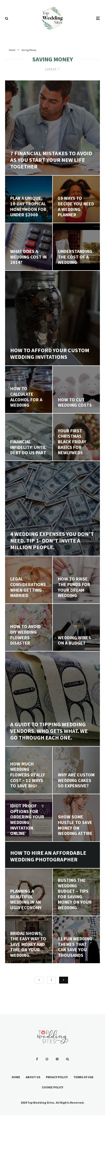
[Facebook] (37, 1059)
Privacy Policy (57, 1077)
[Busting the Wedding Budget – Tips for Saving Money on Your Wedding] (76, 892)
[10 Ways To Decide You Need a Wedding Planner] (76, 199)
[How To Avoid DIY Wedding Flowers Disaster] (28, 627)
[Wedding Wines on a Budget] (76, 627)
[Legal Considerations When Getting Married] (28, 579)
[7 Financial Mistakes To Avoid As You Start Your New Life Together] (52, 127)
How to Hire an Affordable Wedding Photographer (48, 856)
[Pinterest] (57, 1059)
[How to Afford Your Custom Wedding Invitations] (52, 318)
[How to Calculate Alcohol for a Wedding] (28, 389)
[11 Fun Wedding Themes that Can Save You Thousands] (76, 939)
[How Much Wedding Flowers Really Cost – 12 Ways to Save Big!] (28, 770)
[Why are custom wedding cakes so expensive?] (76, 770)
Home (16, 1077)
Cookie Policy (52, 1087)
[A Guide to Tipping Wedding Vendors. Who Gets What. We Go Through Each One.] (52, 698)
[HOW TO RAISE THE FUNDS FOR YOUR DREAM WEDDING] (76, 579)
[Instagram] (47, 1059)
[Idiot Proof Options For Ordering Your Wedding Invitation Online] (28, 817)
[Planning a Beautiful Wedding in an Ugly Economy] (28, 892)
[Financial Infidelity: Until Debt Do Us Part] (28, 437)
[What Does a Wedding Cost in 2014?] (28, 246)
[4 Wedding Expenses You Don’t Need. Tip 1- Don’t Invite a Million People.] (52, 508)
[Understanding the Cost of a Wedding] (76, 246)
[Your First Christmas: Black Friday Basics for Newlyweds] (76, 437)
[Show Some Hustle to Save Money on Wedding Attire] (76, 817)
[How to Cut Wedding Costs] (76, 389)
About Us (33, 1077)
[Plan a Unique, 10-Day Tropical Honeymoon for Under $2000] (28, 199)
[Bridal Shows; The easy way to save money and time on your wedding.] (28, 939)
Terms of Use (83, 1077)
